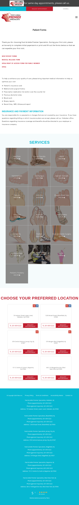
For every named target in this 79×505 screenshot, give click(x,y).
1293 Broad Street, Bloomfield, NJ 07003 (55, 316)
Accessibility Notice (57, 395)
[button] (39, 9)
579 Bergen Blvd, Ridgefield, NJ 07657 (56, 342)
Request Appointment (30, 325)
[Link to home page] (10, 17)
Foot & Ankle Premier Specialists (9, 36)
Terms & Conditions (42, 395)
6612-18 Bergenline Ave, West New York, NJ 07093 (55, 368)
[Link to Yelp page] (34, 305)
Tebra (47, 498)
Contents (23, 36)
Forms (30, 36)
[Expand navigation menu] (76, 17)
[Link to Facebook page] (37, 305)
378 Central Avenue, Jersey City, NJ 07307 (23, 342)
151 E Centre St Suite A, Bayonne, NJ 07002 (23, 368)
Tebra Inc (19, 395)
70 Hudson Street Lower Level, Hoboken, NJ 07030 (23, 316)
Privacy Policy (29, 395)
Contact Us (68, 395)
